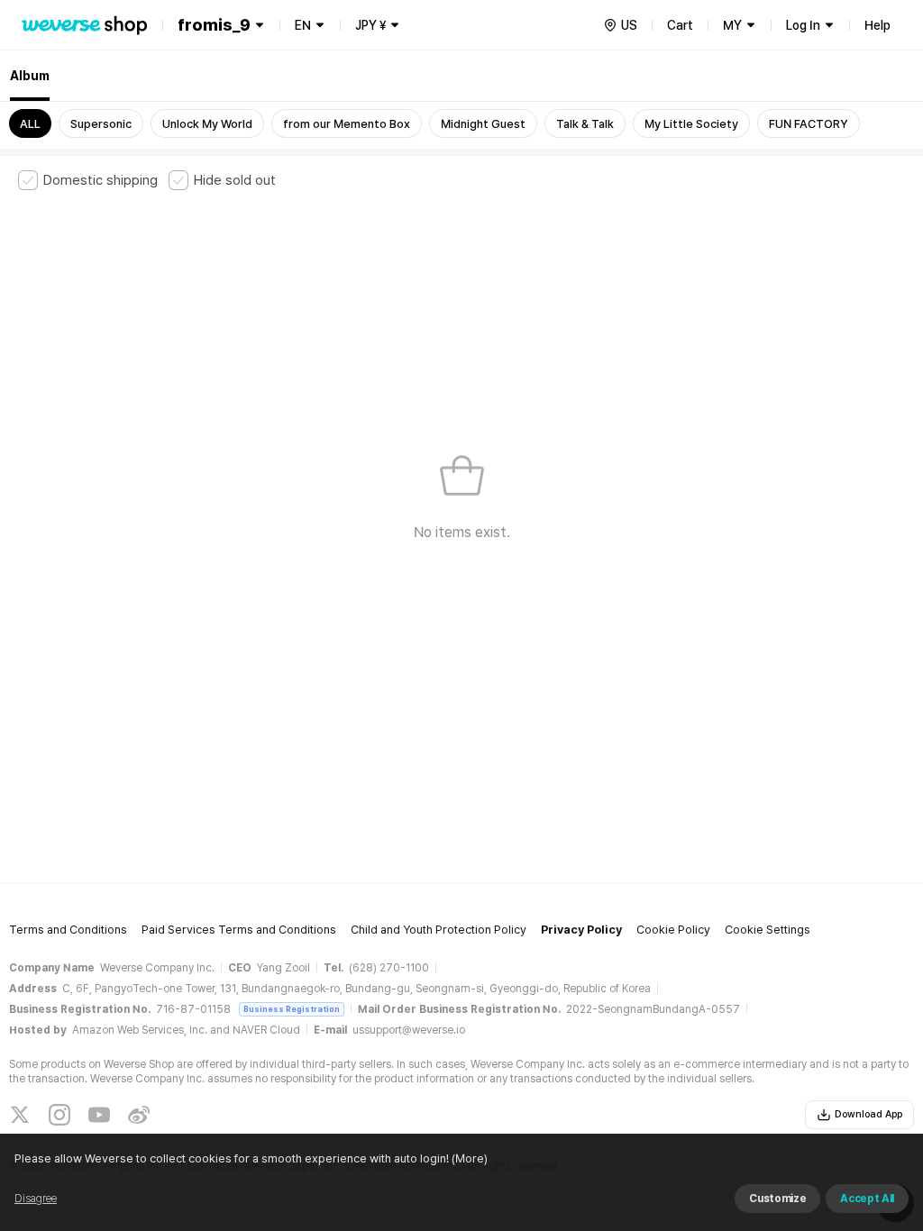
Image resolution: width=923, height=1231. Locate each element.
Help (877, 25)
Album (30, 75)
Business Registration (291, 1009)
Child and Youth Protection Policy (438, 929)
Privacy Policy (581, 929)
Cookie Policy (673, 929)
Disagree (35, 1198)
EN (303, 25)
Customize (777, 1198)
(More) (470, 1158)
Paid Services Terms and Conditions (239, 929)
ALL (30, 124)
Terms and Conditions (68, 929)
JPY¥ (370, 25)
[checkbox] (88, 180)
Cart (680, 25)
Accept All (867, 1198)
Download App (868, 1114)
